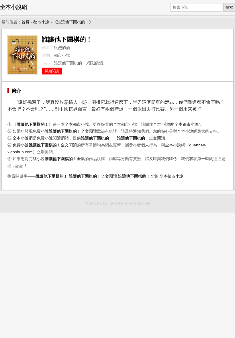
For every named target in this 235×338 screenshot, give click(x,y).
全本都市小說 (77, 124)
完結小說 (37, 159)
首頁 (25, 22)
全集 (65, 159)
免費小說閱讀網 (51, 138)
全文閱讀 (73, 131)
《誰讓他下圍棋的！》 (73, 22)
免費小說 (41, 131)
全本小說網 (13, 7)
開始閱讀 (52, 71)
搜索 (229, 7)
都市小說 (41, 22)
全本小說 (185, 131)
